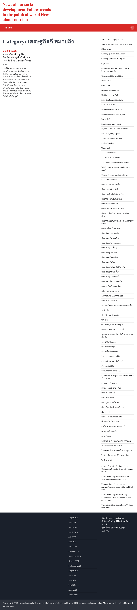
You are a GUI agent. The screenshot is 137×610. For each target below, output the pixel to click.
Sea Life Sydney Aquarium (111, 134)
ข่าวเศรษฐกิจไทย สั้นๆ (110, 272)
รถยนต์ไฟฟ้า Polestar (109, 352)
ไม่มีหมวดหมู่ (106, 460)
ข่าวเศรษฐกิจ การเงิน (110, 238)
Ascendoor (119, 603)
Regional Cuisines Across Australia (114, 129)
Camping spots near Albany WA (113, 59)
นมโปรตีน (105, 310)
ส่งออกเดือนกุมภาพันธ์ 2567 (112, 361)
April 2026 (72, 527)
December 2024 (74, 551)
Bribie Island (106, 49)
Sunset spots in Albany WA (111, 138)
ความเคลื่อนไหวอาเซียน (111, 286)
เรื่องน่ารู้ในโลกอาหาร (110, 422)
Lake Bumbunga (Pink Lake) (112, 100)
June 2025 (72, 542)
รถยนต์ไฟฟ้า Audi (108, 342)
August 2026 (73, 518)
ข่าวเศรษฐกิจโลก (108, 262)
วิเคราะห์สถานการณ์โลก (111, 356)
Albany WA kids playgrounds (112, 39)
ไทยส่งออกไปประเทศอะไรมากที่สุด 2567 (117, 450)
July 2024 (72, 575)
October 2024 (73, 561)
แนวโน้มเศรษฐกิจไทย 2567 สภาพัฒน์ (116, 441)
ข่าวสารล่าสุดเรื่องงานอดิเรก (112, 209)
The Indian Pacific (108, 153)
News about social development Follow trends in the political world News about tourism (56, 603)
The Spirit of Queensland (111, 158)
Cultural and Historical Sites (112, 76)
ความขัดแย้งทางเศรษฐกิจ (111, 281)
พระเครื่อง (105, 320)
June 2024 (72, 580)
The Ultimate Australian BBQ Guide (115, 162)
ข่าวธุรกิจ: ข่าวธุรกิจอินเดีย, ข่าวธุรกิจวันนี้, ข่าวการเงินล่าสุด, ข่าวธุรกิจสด (17, 57)
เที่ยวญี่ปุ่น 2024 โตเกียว (110, 402)
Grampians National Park (111, 90)
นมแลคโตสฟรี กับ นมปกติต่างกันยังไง (116, 306)
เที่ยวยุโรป (105, 412)
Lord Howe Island (108, 105)
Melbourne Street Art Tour (111, 110)
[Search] (132, 28)
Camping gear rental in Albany (113, 54)
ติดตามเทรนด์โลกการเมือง (112, 296)
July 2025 (72, 537)
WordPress (9, 606)
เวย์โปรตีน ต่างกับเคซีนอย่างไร (113, 426)
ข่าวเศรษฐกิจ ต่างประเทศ (111, 243)
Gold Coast (105, 85)
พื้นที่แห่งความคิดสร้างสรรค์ (112, 330)
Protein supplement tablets (111, 124)
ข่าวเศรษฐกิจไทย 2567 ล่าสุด (113, 267)
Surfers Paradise (107, 143)
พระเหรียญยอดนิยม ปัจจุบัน (112, 325)
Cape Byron (105, 63)
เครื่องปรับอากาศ (108, 398)
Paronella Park (107, 119)
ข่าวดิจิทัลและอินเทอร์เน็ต (111, 199)
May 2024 (72, 585)
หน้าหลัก (8, 28)
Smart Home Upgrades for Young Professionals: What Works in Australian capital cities (116, 497)
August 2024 (73, 571)
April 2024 (72, 590)
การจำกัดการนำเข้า (109, 180)
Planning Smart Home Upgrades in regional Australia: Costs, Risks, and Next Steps (117, 487)
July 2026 (72, 523)
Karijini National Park (109, 95)
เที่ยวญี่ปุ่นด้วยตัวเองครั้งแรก (112, 407)
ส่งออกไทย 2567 (107, 366)
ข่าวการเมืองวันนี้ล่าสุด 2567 (112, 194)
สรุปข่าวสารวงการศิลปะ (111, 371)
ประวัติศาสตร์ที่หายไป (110, 315)
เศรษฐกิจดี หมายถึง (10, 51)
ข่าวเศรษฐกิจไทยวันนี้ (110, 277)
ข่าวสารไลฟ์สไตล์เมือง (110, 229)
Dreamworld (106, 81)
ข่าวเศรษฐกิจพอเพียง (109, 257)
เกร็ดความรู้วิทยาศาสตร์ (111, 388)
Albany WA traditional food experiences (116, 44)
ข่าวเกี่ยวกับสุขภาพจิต (110, 233)
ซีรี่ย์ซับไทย (106, 518)
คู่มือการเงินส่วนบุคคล (110, 291)
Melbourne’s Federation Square (113, 114)
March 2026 (73, 532)
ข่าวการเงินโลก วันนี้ (109, 189)
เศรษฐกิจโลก (106, 436)
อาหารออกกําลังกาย (109, 383)
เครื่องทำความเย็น (108, 393)
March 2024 (73, 595)
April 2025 (72, 547)
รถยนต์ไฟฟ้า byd (108, 347)
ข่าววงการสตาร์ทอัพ (109, 204)
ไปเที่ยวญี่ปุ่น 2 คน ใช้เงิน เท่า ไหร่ (115, 455)
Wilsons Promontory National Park (114, 175)
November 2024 (74, 556)
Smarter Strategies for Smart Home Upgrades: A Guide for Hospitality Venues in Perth (117, 469)
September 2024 (74, 566)
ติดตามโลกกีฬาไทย (109, 301)
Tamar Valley (106, 148)
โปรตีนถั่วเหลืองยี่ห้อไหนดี (111, 446)
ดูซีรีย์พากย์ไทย (108, 528)
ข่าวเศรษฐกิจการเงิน (109, 253)
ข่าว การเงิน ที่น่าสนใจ (110, 184)
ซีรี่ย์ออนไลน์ (107, 521)
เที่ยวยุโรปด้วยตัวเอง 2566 (111, 417)
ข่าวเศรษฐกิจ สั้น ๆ (109, 248)
